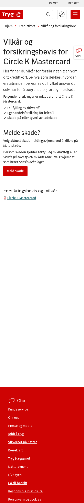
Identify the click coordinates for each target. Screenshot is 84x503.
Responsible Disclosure (25, 491)
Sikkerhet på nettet (22, 442)
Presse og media (20, 426)
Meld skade (15, 171)
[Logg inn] (61, 14)
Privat (53, 3)
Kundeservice (18, 409)
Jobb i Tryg (16, 434)
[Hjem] (11, 14)
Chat (22, 400)
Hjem (9, 26)
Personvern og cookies (24, 499)
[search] (48, 14)
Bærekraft (15, 450)
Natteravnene (18, 467)
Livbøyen (15, 475)
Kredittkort (27, 26)
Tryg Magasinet (19, 458)
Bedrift (73, 3)
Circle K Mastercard (21, 198)
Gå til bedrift (17, 483)
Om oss (13, 418)
